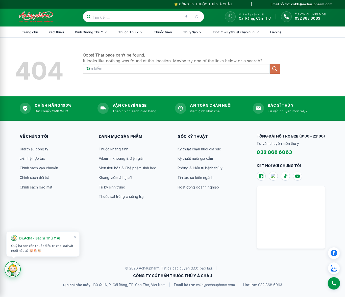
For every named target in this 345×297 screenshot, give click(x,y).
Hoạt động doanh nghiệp (198, 187)
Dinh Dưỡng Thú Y (89, 32)
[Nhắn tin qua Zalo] (334, 268)
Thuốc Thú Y (128, 32)
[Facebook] (261, 176)
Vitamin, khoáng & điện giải (121, 158)
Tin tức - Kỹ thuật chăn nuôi (234, 32)
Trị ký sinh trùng (112, 187)
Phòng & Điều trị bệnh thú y (200, 168)
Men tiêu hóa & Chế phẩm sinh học (127, 168)
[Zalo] (273, 176)
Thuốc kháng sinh (113, 149)
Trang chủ (30, 32)
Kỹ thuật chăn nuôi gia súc (199, 149)
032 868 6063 (274, 152)
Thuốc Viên (163, 32)
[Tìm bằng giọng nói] (186, 17)
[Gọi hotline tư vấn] (334, 283)
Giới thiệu (56, 32)
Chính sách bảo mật (36, 187)
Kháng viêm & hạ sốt (115, 177)
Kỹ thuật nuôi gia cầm (195, 158)
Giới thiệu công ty (34, 149)
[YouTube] (297, 176)
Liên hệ (276, 32)
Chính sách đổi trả (34, 177)
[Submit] (275, 69)
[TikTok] (285, 176)
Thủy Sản (190, 32)
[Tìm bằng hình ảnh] (196, 17)
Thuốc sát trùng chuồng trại (121, 196)
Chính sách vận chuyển (39, 168)
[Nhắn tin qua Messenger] (334, 253)
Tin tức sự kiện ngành (195, 177)
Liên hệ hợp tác (32, 158)
